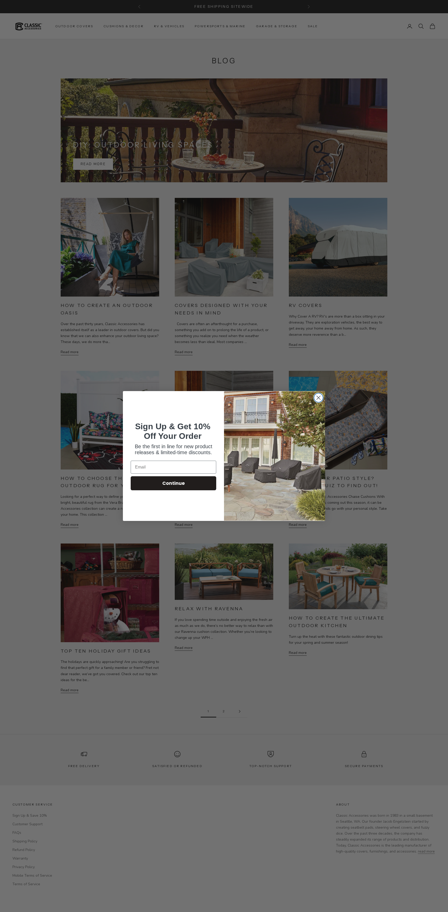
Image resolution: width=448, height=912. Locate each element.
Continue (173, 483)
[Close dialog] (318, 397)
